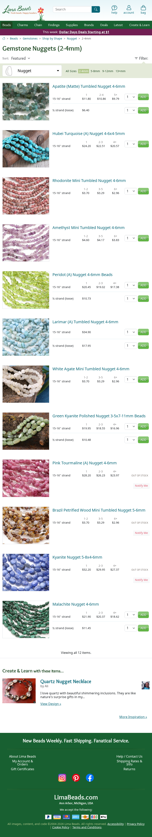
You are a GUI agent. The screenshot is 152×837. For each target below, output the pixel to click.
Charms (22, 25)
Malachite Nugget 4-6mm (75, 604)
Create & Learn (139, 25)
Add (143, 97)
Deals (104, 25)
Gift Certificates (22, 769)
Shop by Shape (52, 38)
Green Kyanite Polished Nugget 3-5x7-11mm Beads (99, 415)
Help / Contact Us (129, 756)
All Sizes (71, 71)
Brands (89, 25)
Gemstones (30, 38)
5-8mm (95, 71)
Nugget (72, 38)
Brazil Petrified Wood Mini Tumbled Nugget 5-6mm (98, 510)
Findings (54, 25)
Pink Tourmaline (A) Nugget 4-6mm (84, 463)
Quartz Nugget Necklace (65, 681)
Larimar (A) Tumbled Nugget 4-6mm (85, 321)
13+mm (120, 71)
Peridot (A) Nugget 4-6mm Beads (82, 274)
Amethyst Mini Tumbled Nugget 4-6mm (88, 227)
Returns (129, 769)
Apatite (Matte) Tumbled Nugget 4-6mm (88, 86)
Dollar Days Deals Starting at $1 (84, 32)
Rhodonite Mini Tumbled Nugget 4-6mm (89, 180)
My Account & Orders (22, 762)
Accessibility (115, 824)
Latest (118, 25)
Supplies (72, 25)
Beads (6, 25)
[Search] (96, 9)
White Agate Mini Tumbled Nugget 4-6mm (90, 368)
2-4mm (83, 71)
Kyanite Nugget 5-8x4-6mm (77, 557)
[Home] (3, 38)
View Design (50, 704)
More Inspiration (133, 717)
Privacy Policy (135, 824)
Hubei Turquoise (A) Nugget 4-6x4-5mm (88, 133)
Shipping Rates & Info (129, 762)
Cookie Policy (60, 827)
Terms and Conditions (87, 827)
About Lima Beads (22, 756)
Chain (38, 25)
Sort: (5, 58)
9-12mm (107, 71)
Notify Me (141, 485)
